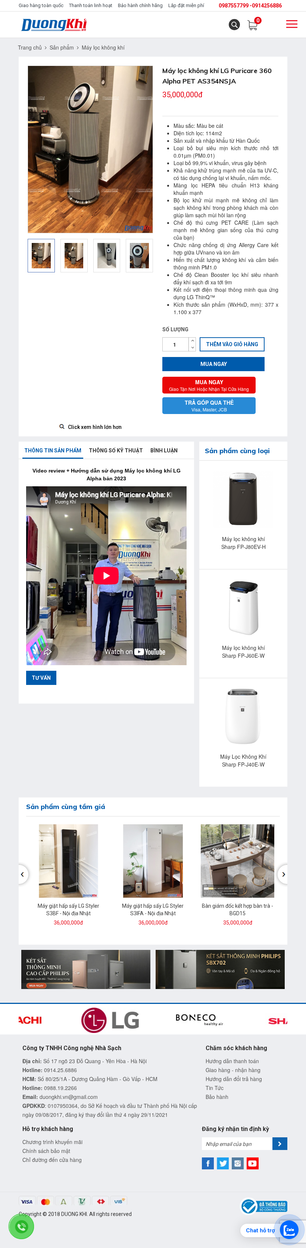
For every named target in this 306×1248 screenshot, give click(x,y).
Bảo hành (217, 1096)
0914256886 (267, 6)
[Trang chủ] (54, 25)
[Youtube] (253, 1163)
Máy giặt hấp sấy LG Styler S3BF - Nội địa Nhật (68, 909)
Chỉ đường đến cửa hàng (52, 1159)
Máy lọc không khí (103, 47)
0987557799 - (235, 6)
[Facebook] (208, 1163)
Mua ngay (213, 364)
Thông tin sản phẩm (52, 451)
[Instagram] (238, 1163)
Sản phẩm (62, 47)
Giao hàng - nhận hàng (233, 1070)
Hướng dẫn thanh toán (232, 1061)
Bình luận (164, 451)
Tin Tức (215, 1087)
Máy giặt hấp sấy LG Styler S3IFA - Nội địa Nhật (153, 909)
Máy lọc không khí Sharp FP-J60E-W (243, 651)
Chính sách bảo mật (46, 1150)
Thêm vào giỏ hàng (232, 344)
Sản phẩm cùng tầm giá (65, 806)
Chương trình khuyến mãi (52, 1142)
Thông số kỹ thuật (116, 451)
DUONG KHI (74, 1214)
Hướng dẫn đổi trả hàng (234, 1079)
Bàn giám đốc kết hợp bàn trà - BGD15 (237, 909)
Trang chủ (30, 47)
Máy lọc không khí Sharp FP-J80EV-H (243, 542)
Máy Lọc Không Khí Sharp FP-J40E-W (243, 760)
